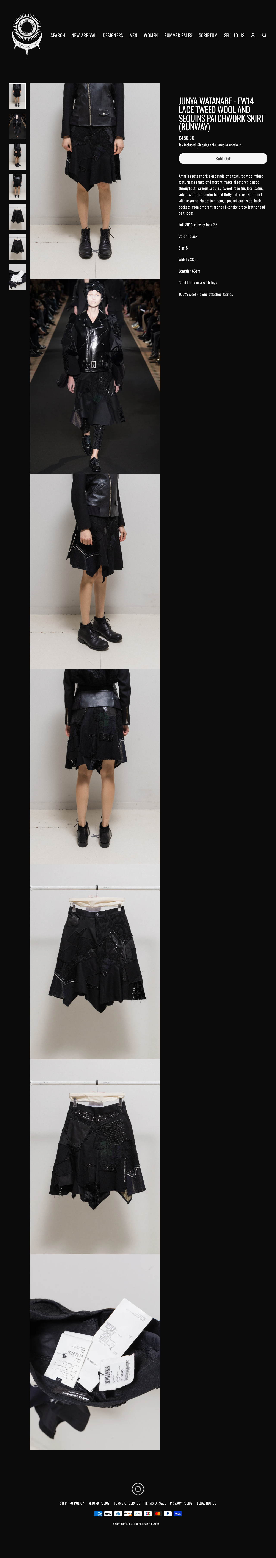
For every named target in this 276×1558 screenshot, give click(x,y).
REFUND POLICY (99, 1503)
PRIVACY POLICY (181, 1503)
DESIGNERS (113, 35)
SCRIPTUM (208, 35)
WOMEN (151, 35)
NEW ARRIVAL (84, 35)
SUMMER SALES (178, 35)
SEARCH (58, 35)
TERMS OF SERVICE (127, 1503)
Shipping (203, 144)
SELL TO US (234, 35)
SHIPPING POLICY (72, 1503)
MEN (133, 35)
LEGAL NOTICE (206, 1503)
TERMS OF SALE (155, 1503)
